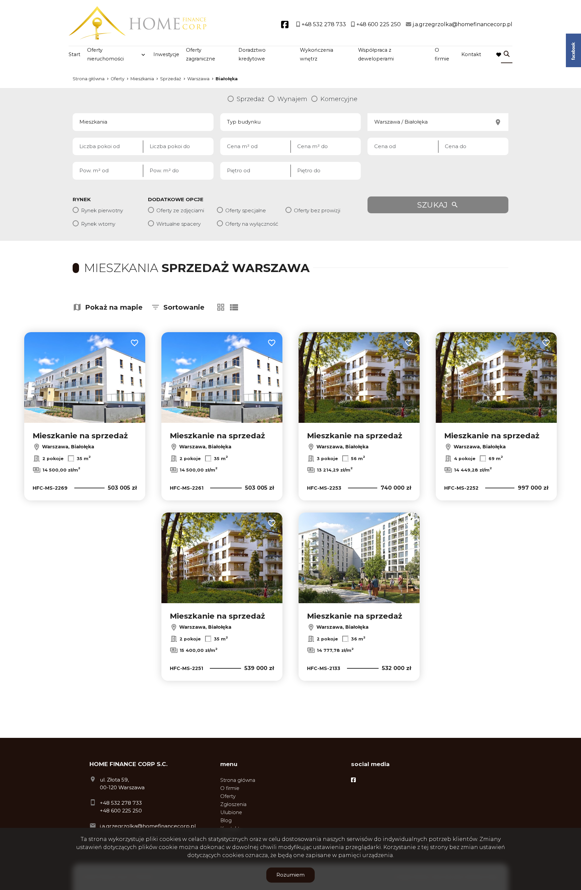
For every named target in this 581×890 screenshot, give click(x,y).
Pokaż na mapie (114, 307)
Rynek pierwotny (102, 210)
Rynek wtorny (98, 224)
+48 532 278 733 (121, 803)
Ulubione (231, 812)
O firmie (442, 54)
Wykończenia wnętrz (316, 54)
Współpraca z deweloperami (376, 54)
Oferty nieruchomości (105, 54)
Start (74, 54)
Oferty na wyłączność (251, 224)
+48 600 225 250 (121, 810)
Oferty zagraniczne (200, 54)
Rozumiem (290, 875)
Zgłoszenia (233, 804)
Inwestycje (166, 54)
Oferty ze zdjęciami (180, 210)
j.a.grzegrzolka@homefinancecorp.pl (148, 826)
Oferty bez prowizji (317, 210)
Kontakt (471, 54)
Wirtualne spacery (178, 224)
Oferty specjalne (245, 210)
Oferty (228, 796)
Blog (226, 820)
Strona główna (237, 780)
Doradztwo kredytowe (252, 54)
